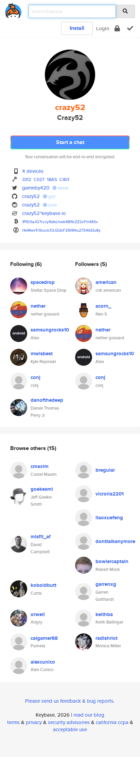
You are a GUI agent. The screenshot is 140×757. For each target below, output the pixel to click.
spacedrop (43, 282)
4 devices (32, 171)
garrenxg (105, 584)
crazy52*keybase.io (44, 213)
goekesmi (42, 489)
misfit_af (41, 536)
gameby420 (35, 187)
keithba (104, 614)
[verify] (130, 28)
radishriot (106, 638)
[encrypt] (117, 28)
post (52, 205)
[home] (13, 9)
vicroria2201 (109, 494)
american (106, 282)
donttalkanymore (115, 541)
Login (102, 28)
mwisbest (42, 353)
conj (35, 377)
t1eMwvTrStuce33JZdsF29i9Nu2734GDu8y (61, 230)
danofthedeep (47, 400)
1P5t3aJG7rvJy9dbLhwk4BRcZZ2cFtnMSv (60, 221)
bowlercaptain (111, 561)
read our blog (88, 714)
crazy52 (31, 196)
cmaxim (40, 466)
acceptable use (70, 729)
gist (51, 196)
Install (77, 28)
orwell (38, 614)
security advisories (69, 722)
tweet (63, 188)
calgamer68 (44, 638)
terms (13, 722)
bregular (105, 470)
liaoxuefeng (109, 517)
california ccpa (112, 722)
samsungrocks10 (50, 330)
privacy (34, 722)
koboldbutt (43, 585)
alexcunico (43, 662)
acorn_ (103, 306)
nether (38, 306)
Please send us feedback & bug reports (69, 700)
